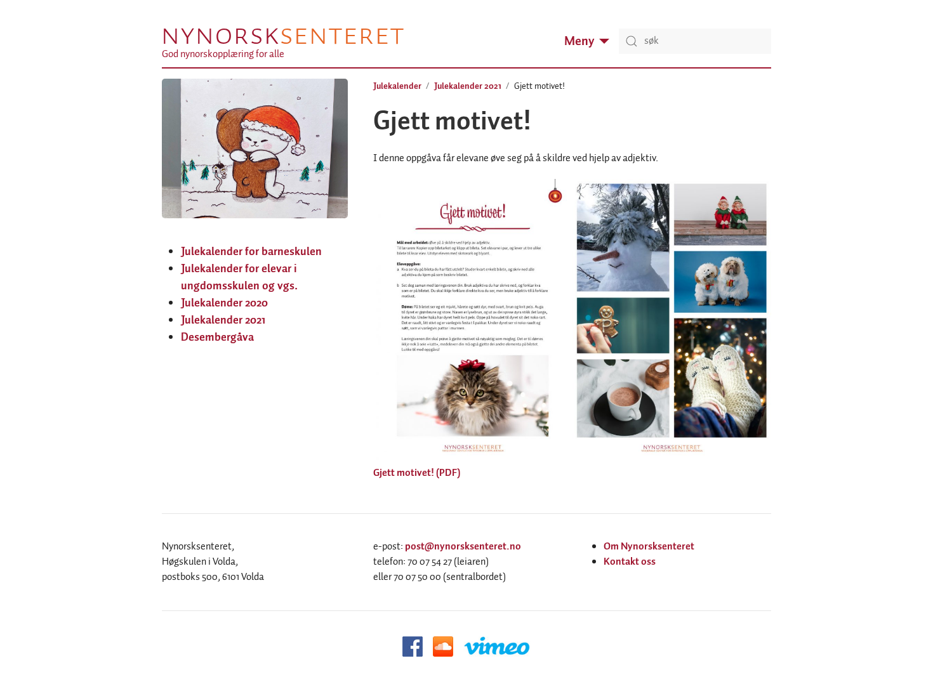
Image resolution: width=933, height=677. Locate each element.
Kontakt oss (630, 562)
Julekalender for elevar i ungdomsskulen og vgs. (239, 277)
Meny (579, 41)
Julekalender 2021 (223, 320)
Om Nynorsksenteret (649, 547)
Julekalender (397, 86)
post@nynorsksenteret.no (463, 547)
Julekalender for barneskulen (251, 252)
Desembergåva (217, 337)
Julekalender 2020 (224, 303)
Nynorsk (282, 35)
